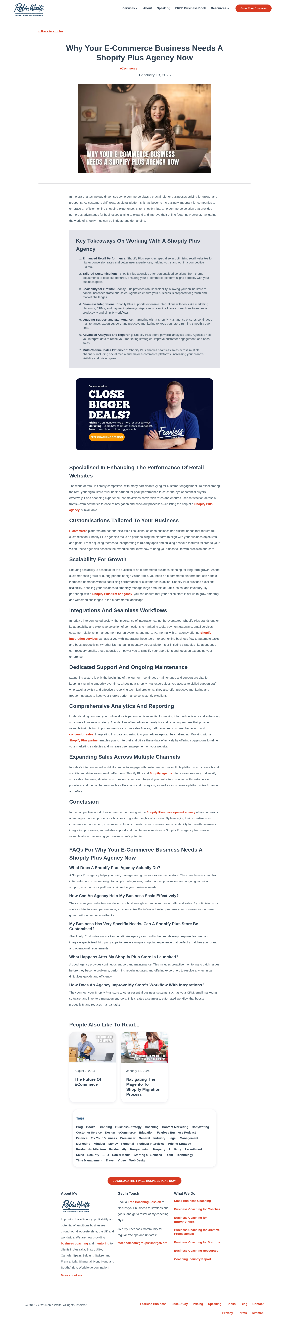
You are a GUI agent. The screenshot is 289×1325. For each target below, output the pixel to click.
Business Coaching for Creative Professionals (197, 1231)
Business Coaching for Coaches (197, 1209)
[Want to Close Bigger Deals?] (144, 414)
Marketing (83, 1143)
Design (110, 1132)
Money (113, 1143)
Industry (159, 1138)
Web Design (138, 1160)
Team (169, 1155)
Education (146, 1132)
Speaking (163, 8)
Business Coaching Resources (196, 1250)
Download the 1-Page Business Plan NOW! (144, 1180)
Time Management (89, 1160)
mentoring (102, 1243)
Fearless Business (153, 1304)
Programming (140, 1149)
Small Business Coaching (192, 1201)
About (147, 8)
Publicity (175, 1149)
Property (159, 1149)
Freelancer (127, 1138)
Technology (184, 1155)
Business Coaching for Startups (197, 1242)
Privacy (227, 1313)
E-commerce (78, 531)
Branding (105, 1127)
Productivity (118, 1149)
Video (122, 1160)
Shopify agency (161, 773)
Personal (127, 1143)
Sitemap (258, 1313)
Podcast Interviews (151, 1143)
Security (93, 1155)
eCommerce (128, 68)
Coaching (152, 1127)
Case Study (179, 1304)
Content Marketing (175, 1127)
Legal (172, 1138)
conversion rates (81, 734)
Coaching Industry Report (192, 1259)
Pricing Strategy (179, 1143)
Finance (81, 1138)
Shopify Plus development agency (171, 812)
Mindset (99, 1143)
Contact (258, 1304)
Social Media (121, 1155)
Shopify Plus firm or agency (112, 594)
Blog (79, 1127)
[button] (130, 8)
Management (189, 1138)
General (144, 1138)
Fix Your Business (104, 1138)
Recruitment (193, 1149)
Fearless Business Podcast (176, 1132)
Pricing (198, 1304)
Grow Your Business (253, 8)
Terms (242, 1313)
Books (90, 1127)
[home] (29, 9)
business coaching (74, 1243)
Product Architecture (91, 1149)
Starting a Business (148, 1155)
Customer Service (89, 1132)
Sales (80, 1155)
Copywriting (200, 1127)
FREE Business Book (190, 8)
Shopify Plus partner (84, 740)
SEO (106, 1155)
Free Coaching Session (144, 1202)
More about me (71, 1275)
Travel (110, 1160)
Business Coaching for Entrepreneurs (190, 1219)
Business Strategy (128, 1127)
